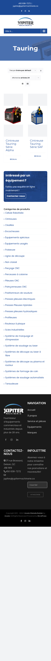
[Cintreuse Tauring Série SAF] (37, 115)
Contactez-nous (16, 196)
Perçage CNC (12, 268)
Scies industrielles (14, 329)
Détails (14, 159)
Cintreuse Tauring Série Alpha (12, 145)
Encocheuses (12, 231)
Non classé (11, 262)
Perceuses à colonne (16, 274)
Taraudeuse (11, 383)
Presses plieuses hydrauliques (21, 311)
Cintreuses (11, 219)
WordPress (42, 516)
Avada (7, 516)
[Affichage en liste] (27, 83)
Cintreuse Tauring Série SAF (36, 144)
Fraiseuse (10, 249)
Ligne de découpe (15, 256)
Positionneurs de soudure (18, 292)
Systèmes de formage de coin (21, 371)
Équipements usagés (16, 243)
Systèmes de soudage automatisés (24, 377)
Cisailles (9, 225)
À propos (32, 415)
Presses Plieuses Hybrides (18, 305)
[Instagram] (11, 440)
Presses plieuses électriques (20, 299)
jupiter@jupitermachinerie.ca (25, 6)
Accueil (31, 409)
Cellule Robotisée (14, 212)
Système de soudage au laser (21, 345)
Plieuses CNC (12, 280)
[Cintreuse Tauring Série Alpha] (13, 115)
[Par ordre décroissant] (40, 70)
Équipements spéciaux (17, 237)
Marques (32, 432)
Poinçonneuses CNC (16, 286)
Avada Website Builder (34, 513)
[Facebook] (6, 440)
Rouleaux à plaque (15, 323)
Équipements (34, 426)
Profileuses (11, 317)
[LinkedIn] (17, 440)
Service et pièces (36, 421)
